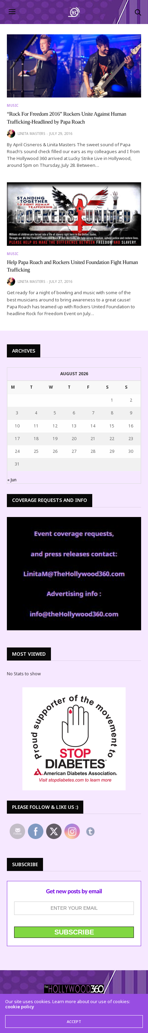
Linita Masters (31, 133)
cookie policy (19, 1006)
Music (13, 105)
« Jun (12, 480)
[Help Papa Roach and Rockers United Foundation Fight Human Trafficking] (74, 213)
